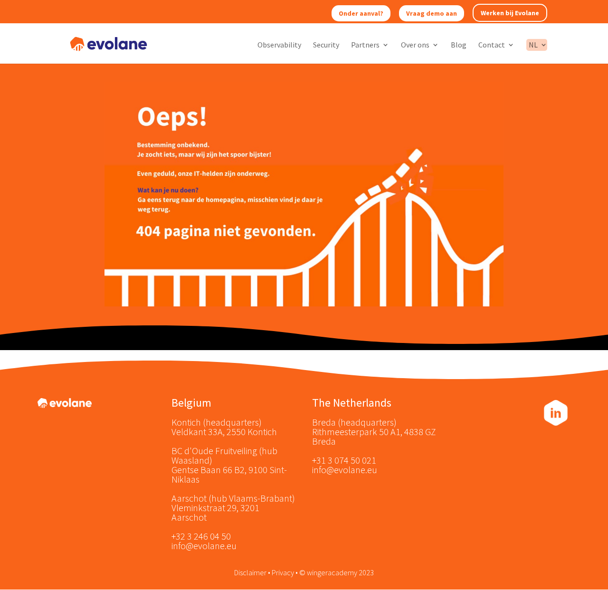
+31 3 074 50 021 (344, 460)
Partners (365, 45)
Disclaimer (250, 572)
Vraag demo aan (431, 13)
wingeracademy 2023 (340, 572)
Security (326, 45)
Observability (279, 45)
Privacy (283, 572)
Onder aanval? (361, 13)
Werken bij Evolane (510, 13)
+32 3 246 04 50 (201, 536)
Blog (458, 45)
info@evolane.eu (204, 546)
